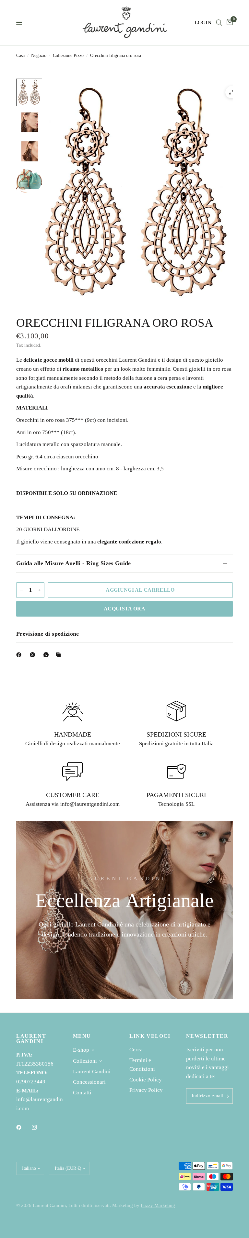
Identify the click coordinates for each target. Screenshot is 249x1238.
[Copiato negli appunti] (60, 655)
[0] (228, 22)
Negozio (38, 55)
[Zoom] (231, 92)
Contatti (82, 1093)
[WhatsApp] (47, 655)
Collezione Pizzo (68, 55)
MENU (82, 1036)
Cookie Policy (145, 1080)
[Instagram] (39, 1127)
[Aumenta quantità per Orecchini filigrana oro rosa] (39, 590)
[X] (34, 655)
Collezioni (85, 1061)
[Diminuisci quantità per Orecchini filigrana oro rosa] (21, 590)
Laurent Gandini (92, 1071)
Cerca (136, 1049)
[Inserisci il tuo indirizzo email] (226, 1096)
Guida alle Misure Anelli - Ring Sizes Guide (73, 563)
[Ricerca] (219, 22)
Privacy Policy (146, 1090)
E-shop (81, 1050)
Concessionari (89, 1082)
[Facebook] (20, 655)
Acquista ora (124, 608)
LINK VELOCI (150, 1036)
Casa (20, 55)
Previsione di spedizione (47, 633)
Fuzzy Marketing (158, 1205)
